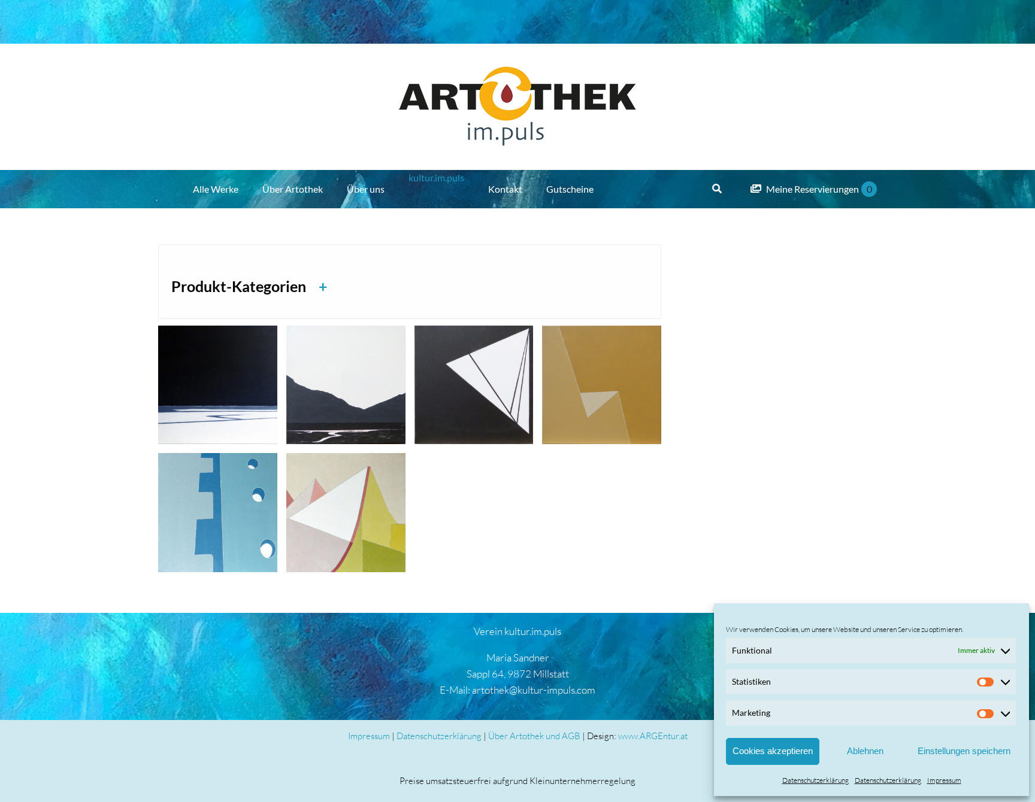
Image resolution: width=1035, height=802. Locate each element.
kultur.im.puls (436, 177)
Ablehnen (865, 751)
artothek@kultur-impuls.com (533, 689)
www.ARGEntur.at (653, 736)
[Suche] (717, 189)
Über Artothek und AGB (534, 736)
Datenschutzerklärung (815, 780)
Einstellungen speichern (964, 751)
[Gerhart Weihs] (217, 385)
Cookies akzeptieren (773, 751)
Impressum (944, 780)
